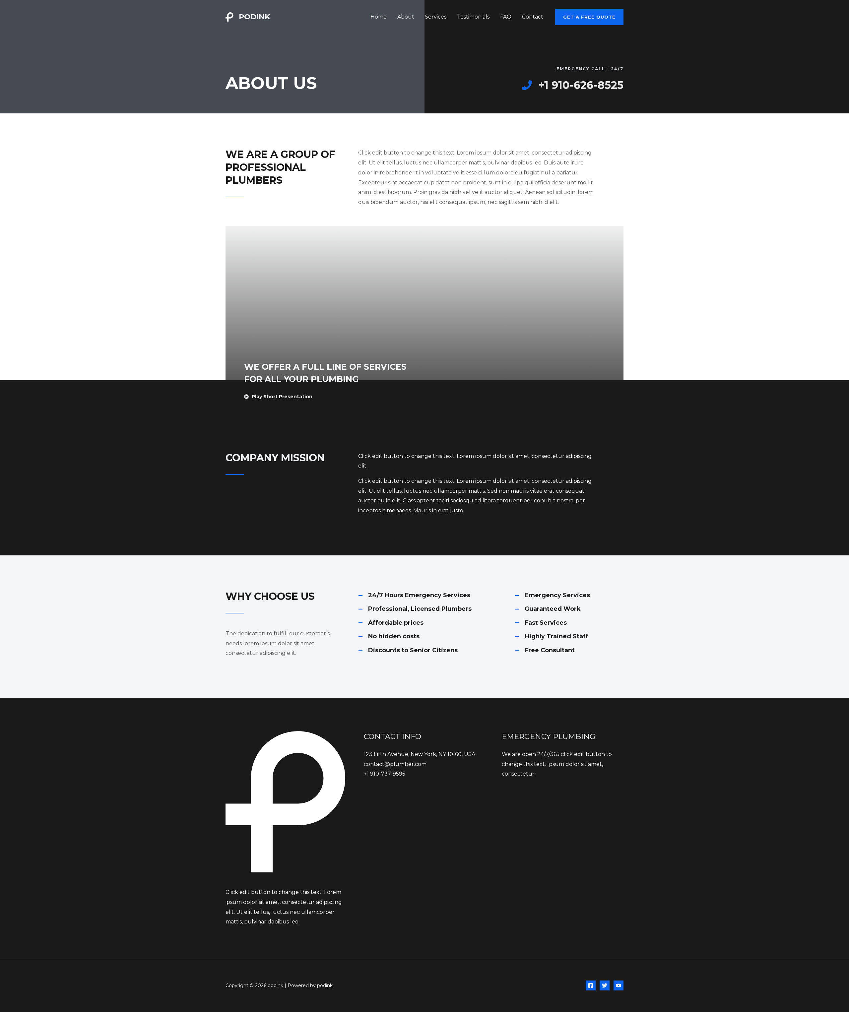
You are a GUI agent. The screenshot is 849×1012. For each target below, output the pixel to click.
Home (378, 17)
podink (254, 16)
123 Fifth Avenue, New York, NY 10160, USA (419, 754)
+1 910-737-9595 (384, 774)
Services (435, 17)
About (405, 17)
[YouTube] (618, 985)
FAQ (505, 17)
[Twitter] (605, 985)
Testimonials (473, 17)
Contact (532, 17)
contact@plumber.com (395, 764)
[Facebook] (591, 985)
